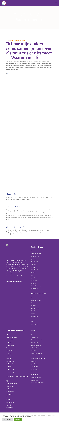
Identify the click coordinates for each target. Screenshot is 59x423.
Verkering (9, 350)
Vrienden (33, 264)
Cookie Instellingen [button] (7, 419)
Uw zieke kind (35, 337)
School (33, 272)
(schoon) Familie (36, 348)
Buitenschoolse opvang (38, 358)
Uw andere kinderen (37, 340)
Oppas (33, 267)
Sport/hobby (34, 278)
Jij (31, 251)
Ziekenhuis (34, 280)
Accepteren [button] (18, 419)
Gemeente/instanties (37, 383)
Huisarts (33, 283)
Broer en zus (35, 256)
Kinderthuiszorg (36, 286)
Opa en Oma (34, 261)
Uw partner (34, 342)
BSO (32, 275)
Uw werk (33, 361)
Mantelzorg (34, 288)
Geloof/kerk (34, 270)
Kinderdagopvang (36, 353)
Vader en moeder (36, 253)
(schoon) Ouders (36, 345)
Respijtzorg (34, 380)
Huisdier (33, 259)
